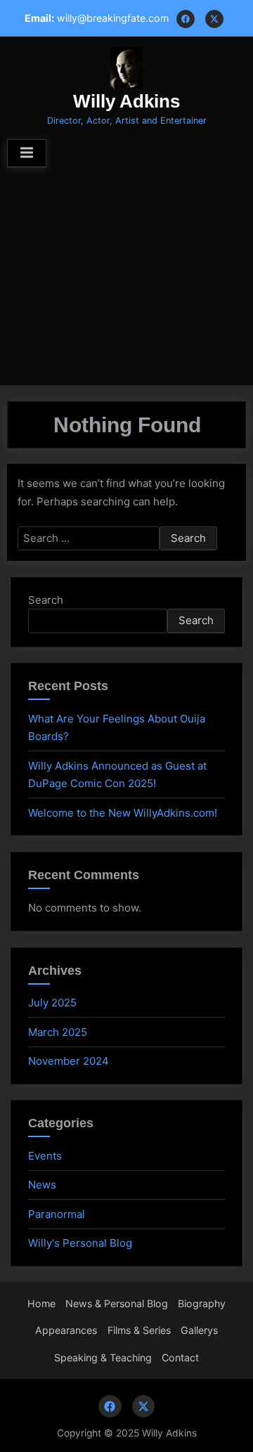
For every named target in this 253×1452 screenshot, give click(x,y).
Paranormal (56, 1214)
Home (41, 1303)
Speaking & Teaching (103, 1357)
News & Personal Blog (116, 1303)
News (42, 1184)
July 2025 (52, 1002)
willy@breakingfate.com (113, 18)
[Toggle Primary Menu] (26, 153)
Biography (202, 1303)
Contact (180, 1357)
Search (45, 600)
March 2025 (57, 1032)
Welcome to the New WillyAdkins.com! (122, 812)
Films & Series (139, 1330)
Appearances (66, 1330)
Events (45, 1155)
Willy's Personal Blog (80, 1243)
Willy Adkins (126, 101)
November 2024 (68, 1061)
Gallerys (199, 1330)
